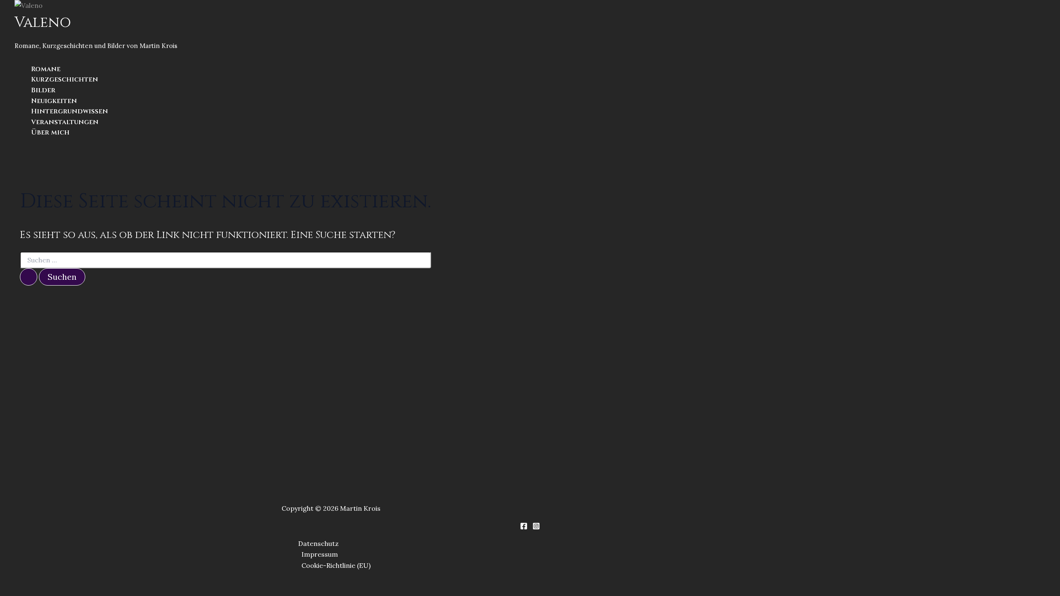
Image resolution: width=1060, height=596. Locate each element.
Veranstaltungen (65, 122)
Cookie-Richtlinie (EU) (336, 565)
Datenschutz (318, 543)
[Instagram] (536, 527)
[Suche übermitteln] (28, 277)
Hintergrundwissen (69, 111)
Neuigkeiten (54, 101)
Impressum (319, 554)
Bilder (43, 90)
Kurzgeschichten (64, 79)
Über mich (50, 132)
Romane (45, 69)
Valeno (42, 22)
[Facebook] (524, 527)
